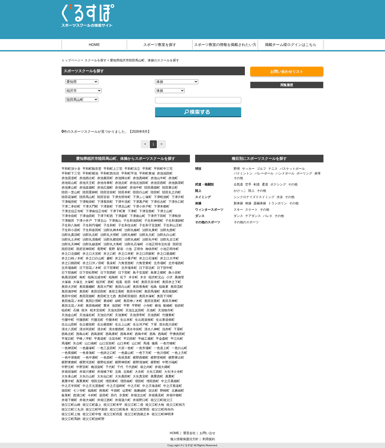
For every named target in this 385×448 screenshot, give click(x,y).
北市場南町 (69, 268)
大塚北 (77, 282)
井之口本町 (126, 253)
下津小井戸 (84, 220)
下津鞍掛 (174, 216)
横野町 (155, 362)
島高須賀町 (69, 277)
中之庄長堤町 (172, 386)
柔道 (265, 184)
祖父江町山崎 (71, 405)
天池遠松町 (87, 315)
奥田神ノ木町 (132, 301)
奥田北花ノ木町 (73, 305)
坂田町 (104, 395)
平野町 (136, 305)
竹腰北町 (97, 320)
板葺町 (66, 395)
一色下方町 (144, 353)
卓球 (317, 173)
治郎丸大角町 (112, 244)
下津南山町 (137, 216)
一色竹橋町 (168, 343)
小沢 (169, 277)
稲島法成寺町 (97, 277)
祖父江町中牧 (91, 414)
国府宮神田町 (85, 249)
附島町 (104, 390)
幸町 (136, 282)
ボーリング (304, 173)
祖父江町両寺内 (163, 409)
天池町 (151, 310)
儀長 (155, 343)
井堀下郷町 (69, 400)
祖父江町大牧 (154, 405)
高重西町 (157, 376)
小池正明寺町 (169, 249)
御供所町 (151, 249)
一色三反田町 (106, 348)
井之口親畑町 (166, 253)
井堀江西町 (105, 400)
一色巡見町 (123, 357)
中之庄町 (134, 386)
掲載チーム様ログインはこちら (290, 44)
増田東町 (112, 381)
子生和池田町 (132, 220)
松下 (123, 277)
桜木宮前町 (98, 310)
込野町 (127, 390)
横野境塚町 (140, 362)
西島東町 (112, 334)
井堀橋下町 (105, 372)
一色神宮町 (69, 348)
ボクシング (278, 184)
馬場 (146, 343)
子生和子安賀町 (150, 225)
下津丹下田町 (156, 216)
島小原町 (174, 272)
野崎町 (164, 390)
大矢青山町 (69, 376)
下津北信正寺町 (73, 211)
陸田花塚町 (69, 197)
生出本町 (126, 320)
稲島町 (113, 277)
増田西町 (152, 381)
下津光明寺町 (121, 197)
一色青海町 (87, 353)
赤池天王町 (87, 183)
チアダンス (253, 216)
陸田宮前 (103, 197)
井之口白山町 (95, 258)
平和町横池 (90, 173)
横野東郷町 (69, 362)
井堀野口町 (140, 400)
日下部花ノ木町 (90, 268)
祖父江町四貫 (112, 414)
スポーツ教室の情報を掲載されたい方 (225, 44)
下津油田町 (87, 216)
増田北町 (97, 381)
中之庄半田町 (71, 386)
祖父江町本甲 (112, 405)
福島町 (92, 390)
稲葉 (119, 282)
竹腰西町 (82, 320)
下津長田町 (105, 202)
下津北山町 (123, 206)
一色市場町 (144, 348)
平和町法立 (132, 168)
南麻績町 (140, 390)
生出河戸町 (140, 324)
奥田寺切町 (134, 291)
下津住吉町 (158, 202)
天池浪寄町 (137, 315)
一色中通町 (90, 357)
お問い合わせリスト (286, 71)
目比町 (153, 390)
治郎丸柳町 (129, 235)
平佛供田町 (177, 334)
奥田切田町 (99, 291)
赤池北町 (121, 183)
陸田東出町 (170, 187)
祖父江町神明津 (163, 414)
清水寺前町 (134, 329)
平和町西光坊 (109, 173)
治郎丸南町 (132, 239)
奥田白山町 (123, 287)
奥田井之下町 (171, 282)
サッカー (248, 168)
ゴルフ (261, 168)
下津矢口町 (176, 202)
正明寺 (138, 249)
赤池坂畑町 (87, 187)
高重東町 (82, 381)
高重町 (170, 376)
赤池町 (173, 178)
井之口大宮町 (91, 253)
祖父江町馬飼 (71, 419)
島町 (82, 277)
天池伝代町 (105, 315)
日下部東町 (111, 268)
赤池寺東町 (105, 183)
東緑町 (108, 301)
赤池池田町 (165, 173)
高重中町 (68, 381)
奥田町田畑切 (127, 296)
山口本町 (123, 343)
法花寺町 (115, 338)
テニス (273, 168)
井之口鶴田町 (71, 263)
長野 (112, 249)
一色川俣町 (161, 353)
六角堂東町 (144, 263)
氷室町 (124, 395)
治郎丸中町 (150, 239)
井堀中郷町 (174, 395)
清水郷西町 (116, 329)
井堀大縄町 (162, 367)
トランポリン (277, 203)
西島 (153, 334)
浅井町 (167, 329)
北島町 (128, 372)
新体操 (238, 203)
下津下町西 (105, 216)
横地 (158, 305)
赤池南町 (121, 187)
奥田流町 (176, 287)
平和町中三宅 (163, 168)
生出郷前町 (87, 324)
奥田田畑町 (87, 296)
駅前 (120, 249)
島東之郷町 (158, 272)
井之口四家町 (145, 253)
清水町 (102, 329)
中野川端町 (170, 362)
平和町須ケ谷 (71, 168)
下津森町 (121, 216)
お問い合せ (207, 433)
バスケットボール (292, 168)
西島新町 (97, 334)
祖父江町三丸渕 (73, 409)
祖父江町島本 (119, 409)
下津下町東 (117, 211)
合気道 (238, 184)
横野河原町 (87, 362)
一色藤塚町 (87, 348)
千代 (120, 367)
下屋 (154, 324)
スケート (251, 209)
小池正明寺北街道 (157, 244)
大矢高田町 (123, 376)
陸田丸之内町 (171, 192)
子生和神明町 (153, 220)
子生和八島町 (71, 225)
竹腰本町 (112, 320)
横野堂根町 (158, 357)
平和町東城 (147, 173)
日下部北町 (147, 268)
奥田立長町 (116, 291)
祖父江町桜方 (175, 405)
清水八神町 (152, 329)
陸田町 (155, 192)
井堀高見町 (156, 395)
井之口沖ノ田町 (93, 263)
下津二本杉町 (71, 206)
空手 (248, 184)
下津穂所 (68, 220)
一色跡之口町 (106, 353)
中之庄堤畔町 (116, 386)
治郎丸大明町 (109, 235)
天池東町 (121, 315)
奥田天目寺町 (150, 282)
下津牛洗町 (123, 202)
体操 (248, 203)
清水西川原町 (168, 324)
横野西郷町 (140, 357)
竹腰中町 (68, 320)
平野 (126, 305)
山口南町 (91, 343)
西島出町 (82, 334)
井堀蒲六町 (123, 400)
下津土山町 (165, 211)
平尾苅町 (68, 338)
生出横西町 (105, 324)
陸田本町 (124, 192)
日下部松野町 (88, 272)
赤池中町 (136, 187)
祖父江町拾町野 (93, 419)
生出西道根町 (144, 320)
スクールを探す (96, 60)
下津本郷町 (161, 206)
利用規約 (208, 439)
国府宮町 (68, 249)
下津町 (132, 211)
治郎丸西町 (168, 230)
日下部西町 (108, 272)
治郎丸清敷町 (91, 239)
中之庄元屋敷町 (93, 386)
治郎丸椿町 (132, 230)
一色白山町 (179, 348)
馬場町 (66, 343)
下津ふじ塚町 (142, 197)
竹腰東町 (168, 315)
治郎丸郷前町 (112, 239)
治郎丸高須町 (71, 235)
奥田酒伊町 (69, 291)
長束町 (111, 263)
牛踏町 (115, 390)
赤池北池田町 (139, 183)
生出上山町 (123, 324)
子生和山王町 (172, 225)
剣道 (257, 184)
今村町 (92, 395)
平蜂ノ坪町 (84, 338)
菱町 (110, 258)
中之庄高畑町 (170, 381)
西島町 (162, 334)
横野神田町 (123, 362)
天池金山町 (69, 315)
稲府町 (66, 310)
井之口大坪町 (169, 258)
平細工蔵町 (146, 338)
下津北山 (100, 220)
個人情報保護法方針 (184, 439)
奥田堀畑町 (170, 291)
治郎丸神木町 (112, 230)
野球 (237, 168)
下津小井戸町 (142, 206)
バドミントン (243, 173)
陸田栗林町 (90, 192)
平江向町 (176, 338)
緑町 (118, 301)
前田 (127, 282)
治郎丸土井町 (71, 239)
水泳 (280, 197)
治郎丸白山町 (166, 235)
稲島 (154, 287)
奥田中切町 (69, 296)
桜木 (84, 310)
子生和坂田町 (91, 230)
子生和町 (109, 225)
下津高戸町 (140, 202)
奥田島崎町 (93, 305)
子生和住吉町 (127, 225)
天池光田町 (115, 310)
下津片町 (178, 197)
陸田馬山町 (87, 197)
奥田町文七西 (106, 296)
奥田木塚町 (147, 296)
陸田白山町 (140, 192)
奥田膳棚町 (87, 287)
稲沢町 (101, 282)
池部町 (116, 305)
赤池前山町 (69, 183)
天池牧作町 (166, 310)
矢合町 (77, 343)
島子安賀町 (140, 272)
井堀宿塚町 (69, 372)
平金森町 (162, 338)
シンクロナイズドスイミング (254, 197)
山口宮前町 (107, 343)
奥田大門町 (105, 287)
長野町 (102, 249)
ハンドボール (285, 173)
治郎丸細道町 (91, 244)
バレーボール (264, 173)
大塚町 (89, 282)
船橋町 (168, 305)
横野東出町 (176, 357)
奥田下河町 (165, 296)
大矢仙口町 (105, 376)
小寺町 (148, 305)
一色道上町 (161, 348)
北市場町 (160, 263)
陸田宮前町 (108, 192)
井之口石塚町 (148, 258)
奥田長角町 (140, 287)
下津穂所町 (69, 202)
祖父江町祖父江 (162, 400)
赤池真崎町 (140, 178)
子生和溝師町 (174, 220)
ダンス (238, 216)
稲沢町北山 (156, 277)
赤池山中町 (158, 178)
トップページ (71, 60)
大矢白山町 (87, 376)
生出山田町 (69, 324)
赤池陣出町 (123, 178)
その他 (238, 178)
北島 (118, 372)
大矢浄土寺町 (173, 372)
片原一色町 (126, 348)
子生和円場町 (91, 225)
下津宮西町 (147, 211)
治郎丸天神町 (71, 244)
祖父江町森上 (91, 405)
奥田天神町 (170, 301)
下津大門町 (90, 206)
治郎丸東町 (150, 230)
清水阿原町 (87, 329)
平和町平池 (129, 173)
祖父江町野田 (140, 409)
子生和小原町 (71, 230)
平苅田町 (129, 338)
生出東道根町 (165, 320)
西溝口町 (79, 395)
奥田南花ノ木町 (73, 301)
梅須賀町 (97, 367)
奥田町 (84, 291)
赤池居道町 (69, 178)
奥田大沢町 (69, 287)
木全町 (133, 277)
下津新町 (106, 206)
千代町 (110, 367)
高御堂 (179, 277)
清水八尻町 (69, 329)
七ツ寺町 (79, 390)
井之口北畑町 (71, 253)
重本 (106, 305)
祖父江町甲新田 (97, 409)
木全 (143, 277)
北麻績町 (178, 390)
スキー (238, 209)
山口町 (136, 343)
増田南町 (126, 381)
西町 (111, 282)
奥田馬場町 (152, 291)
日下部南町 (69, 272)
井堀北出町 (138, 395)
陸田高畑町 (152, 187)
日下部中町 (165, 268)
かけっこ (240, 191)
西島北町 (68, 334)
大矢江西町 (154, 372)
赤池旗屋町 (176, 183)
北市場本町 (129, 268)
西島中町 (141, 334)
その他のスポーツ (246, 222)
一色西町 (106, 357)
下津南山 (115, 220)
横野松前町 (105, 362)
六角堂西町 (126, 263)
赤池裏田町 (105, 178)
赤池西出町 (87, 178)
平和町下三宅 (71, 173)
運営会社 (189, 433)
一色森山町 (126, 353)
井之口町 (109, 253)
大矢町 (139, 372)
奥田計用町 (93, 301)
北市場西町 (176, 263)
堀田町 (66, 390)
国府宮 (177, 244)
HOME (94, 44)
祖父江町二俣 (133, 405)
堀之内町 (146, 367)
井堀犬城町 (87, 400)
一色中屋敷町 (71, 357)
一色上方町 (179, 353)
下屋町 (178, 329)
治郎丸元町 (147, 235)
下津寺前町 (69, 216)
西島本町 (126, 334)
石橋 (76, 310)
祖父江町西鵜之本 (137, 414)
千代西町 (131, 367)
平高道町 (100, 338)
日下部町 (124, 272)
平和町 (147, 168)
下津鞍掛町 (87, 202)
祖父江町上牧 (71, 414)
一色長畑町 (69, 353)
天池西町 (153, 315)
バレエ (267, 216)
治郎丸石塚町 (133, 244)
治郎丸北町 (90, 235)
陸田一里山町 (71, 192)
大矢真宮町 (140, 376)
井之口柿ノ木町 (73, 258)
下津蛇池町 (161, 197)
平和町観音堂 (91, 168)
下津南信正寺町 (97, 211)
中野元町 (68, 367)
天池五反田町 (134, 310)
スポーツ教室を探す (159, 44)
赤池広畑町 (105, 187)
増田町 (139, 381)
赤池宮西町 (158, 183)
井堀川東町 (87, 372)
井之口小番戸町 (126, 258)
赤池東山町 (69, 187)
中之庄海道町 (151, 386)
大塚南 (66, 282)
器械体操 (260, 203)
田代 (114, 395)
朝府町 (179, 305)
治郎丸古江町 (169, 239)
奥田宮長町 (152, 301)
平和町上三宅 (112, 168)
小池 (128, 249)
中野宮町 (82, 367)
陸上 (251, 191)
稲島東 (163, 287)
